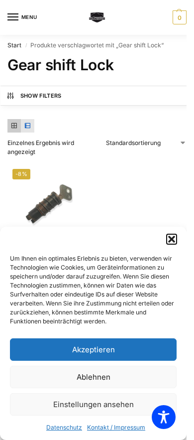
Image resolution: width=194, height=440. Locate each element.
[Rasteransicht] (14, 126)
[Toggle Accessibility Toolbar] (164, 417)
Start (14, 45)
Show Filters (41, 95)
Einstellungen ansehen (93, 404)
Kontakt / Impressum (116, 427)
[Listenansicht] (27, 126)
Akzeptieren (93, 349)
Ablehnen (93, 377)
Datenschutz (64, 427)
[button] (172, 239)
